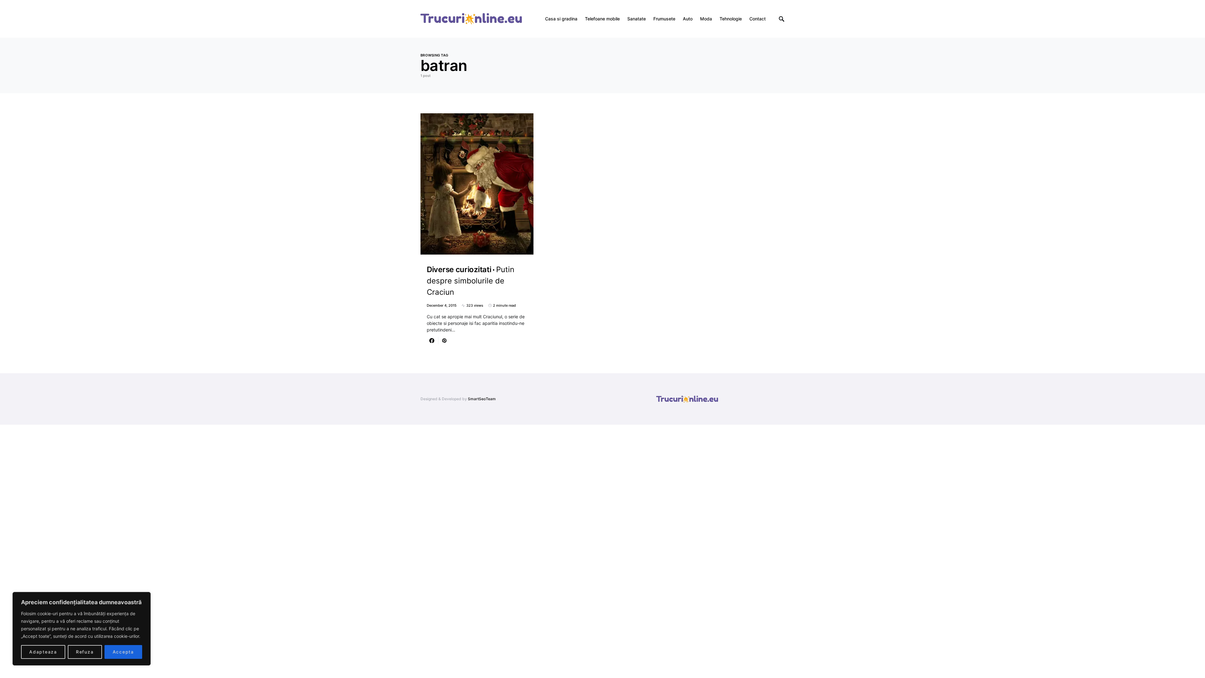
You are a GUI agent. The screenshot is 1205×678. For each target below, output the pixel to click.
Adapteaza (43, 651)
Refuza (85, 651)
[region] (82, 628)
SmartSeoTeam (482, 398)
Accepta (123, 651)
